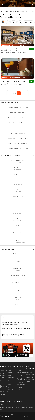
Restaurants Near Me (12, 389)
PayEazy (20, 376)
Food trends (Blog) (2, 376)
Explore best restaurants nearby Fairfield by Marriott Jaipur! (16, 408)
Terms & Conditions (21, 383)
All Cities (3, 405)
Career (2, 394)
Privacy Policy (19, 388)
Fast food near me (11, 377)
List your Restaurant (30, 373)
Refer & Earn (21, 379)
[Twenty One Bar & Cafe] (17, 40)
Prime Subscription (21, 371)
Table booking (11, 371)
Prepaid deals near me (12, 383)
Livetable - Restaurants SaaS (30, 379)
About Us (3, 371)
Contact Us (4, 391)
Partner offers (2, 382)
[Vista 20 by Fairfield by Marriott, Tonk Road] (17, 72)
